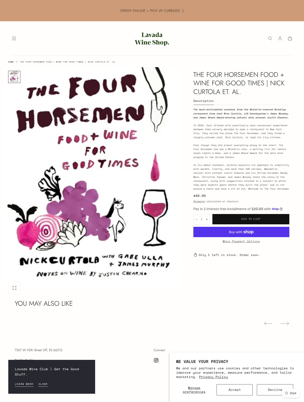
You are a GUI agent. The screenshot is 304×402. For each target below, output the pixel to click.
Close (43, 384)
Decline (275, 389)
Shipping (199, 201)
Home (11, 61)
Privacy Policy (213, 376)
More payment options (241, 241)
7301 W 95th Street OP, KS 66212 (38, 350)
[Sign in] (280, 38)
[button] (14, 38)
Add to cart (251, 219)
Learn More (24, 384)
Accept (235, 389)
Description (203, 101)
